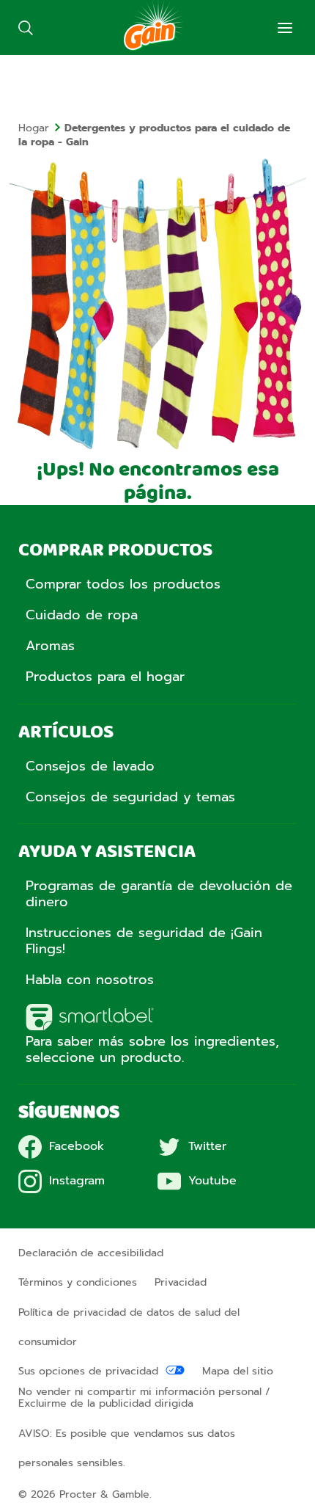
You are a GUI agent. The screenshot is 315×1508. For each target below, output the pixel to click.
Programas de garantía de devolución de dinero (159, 893)
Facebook (76, 1146)
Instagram (77, 1181)
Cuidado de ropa (82, 615)
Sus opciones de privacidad (88, 1371)
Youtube (212, 1181)
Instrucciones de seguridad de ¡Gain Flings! (144, 940)
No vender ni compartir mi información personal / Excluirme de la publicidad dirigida (144, 1398)
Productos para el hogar (105, 676)
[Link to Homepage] (153, 47)
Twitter (207, 1146)
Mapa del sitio (237, 1371)
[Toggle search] (25, 27)
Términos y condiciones (77, 1282)
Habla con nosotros (90, 979)
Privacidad (181, 1282)
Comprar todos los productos (123, 584)
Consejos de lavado (90, 766)
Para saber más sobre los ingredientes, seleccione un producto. (152, 1049)
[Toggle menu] (285, 28)
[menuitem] (41, 128)
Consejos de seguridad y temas (130, 797)
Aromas (50, 645)
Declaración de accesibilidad (90, 1253)
